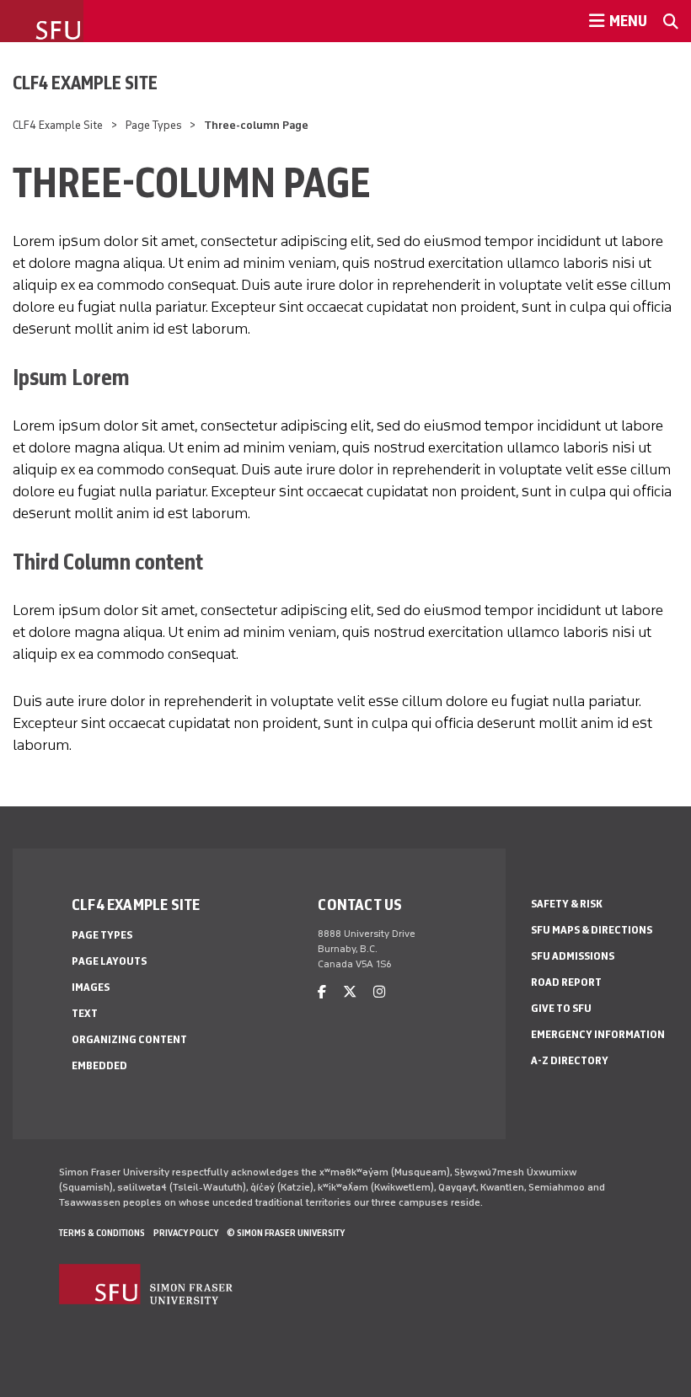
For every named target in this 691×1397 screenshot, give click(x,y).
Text (85, 1013)
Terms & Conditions (102, 1233)
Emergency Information (598, 1034)
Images (91, 987)
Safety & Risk (567, 904)
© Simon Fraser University (286, 1233)
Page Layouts (109, 961)
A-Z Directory (569, 1060)
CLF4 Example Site (85, 82)
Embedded (99, 1065)
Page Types (154, 125)
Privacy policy (185, 1233)
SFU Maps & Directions (591, 930)
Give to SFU (561, 1008)
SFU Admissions (572, 956)
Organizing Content (129, 1039)
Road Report (566, 982)
